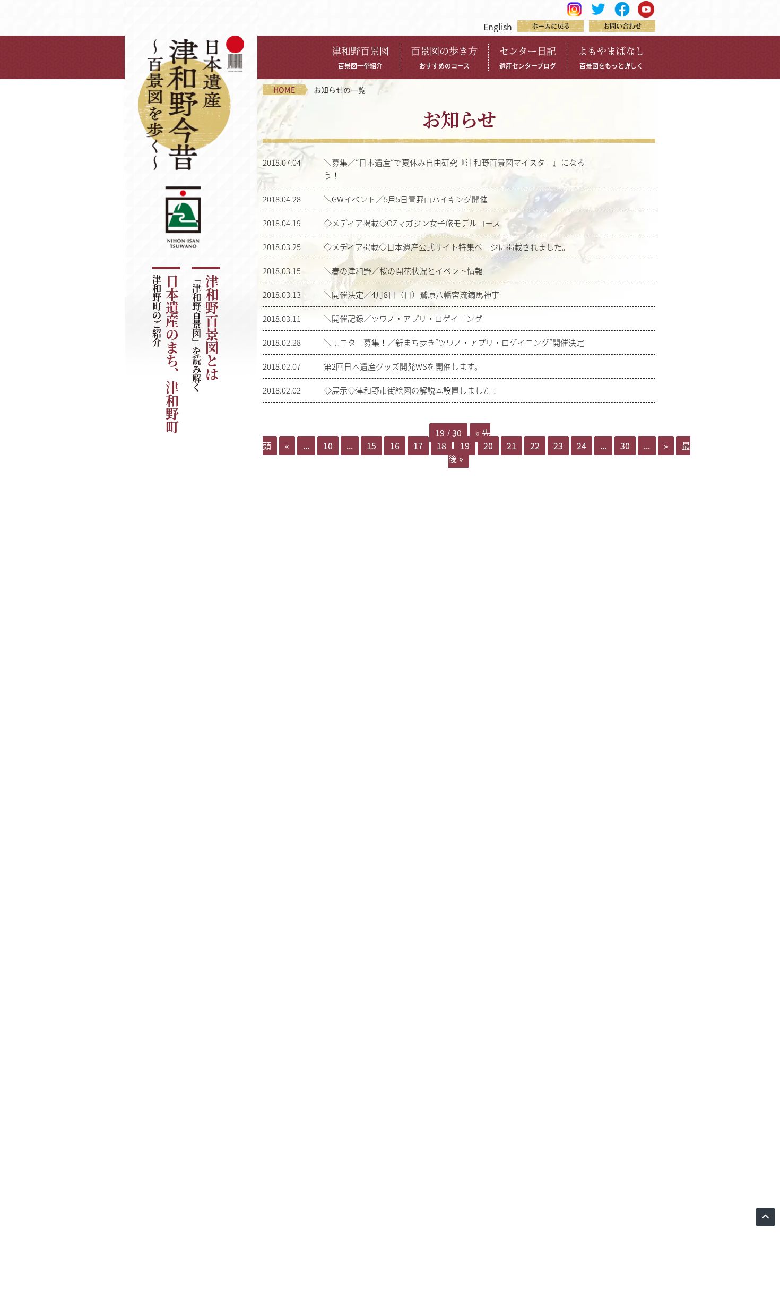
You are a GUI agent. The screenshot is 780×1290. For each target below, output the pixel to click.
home (284, 89)
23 (558, 445)
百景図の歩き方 (444, 57)
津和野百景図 (360, 57)
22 (535, 445)
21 (511, 445)
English (497, 26)
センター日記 (527, 57)
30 (625, 445)
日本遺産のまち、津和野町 (165, 354)
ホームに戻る (551, 25)
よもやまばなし (611, 57)
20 (488, 445)
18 (441, 445)
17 (418, 445)
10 (328, 445)
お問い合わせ (622, 25)
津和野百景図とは (205, 333)
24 (581, 445)
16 (395, 445)
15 (371, 445)
